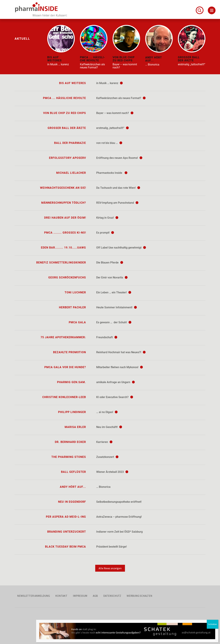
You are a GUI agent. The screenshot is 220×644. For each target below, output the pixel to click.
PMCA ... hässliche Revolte (64, 98)
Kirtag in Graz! (105, 217)
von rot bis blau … (107, 143)
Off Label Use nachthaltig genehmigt (119, 247)
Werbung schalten (139, 595)
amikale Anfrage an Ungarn (113, 382)
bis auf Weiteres (72, 83)
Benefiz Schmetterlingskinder (61, 262)
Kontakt (61, 595)
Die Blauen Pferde (107, 262)
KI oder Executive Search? (112, 397)
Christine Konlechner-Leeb (64, 397)
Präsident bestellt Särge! (111, 546)
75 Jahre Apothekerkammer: (63, 337)
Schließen (212, 624)
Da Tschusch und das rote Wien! (116, 187)
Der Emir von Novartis (110, 277)
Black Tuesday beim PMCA (65, 546)
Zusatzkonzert (105, 457)
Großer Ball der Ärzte (67, 128)
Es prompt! (103, 232)
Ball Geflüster (73, 472)
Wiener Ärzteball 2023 (110, 472)
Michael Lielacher (71, 172)
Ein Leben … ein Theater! (111, 292)
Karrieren (102, 442)
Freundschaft (104, 337)
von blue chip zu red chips (64, 113)
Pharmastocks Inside (110, 172)
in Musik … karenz (107, 83)
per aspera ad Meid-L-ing (66, 516)
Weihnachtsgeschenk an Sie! (63, 187)
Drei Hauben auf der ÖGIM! (65, 217)
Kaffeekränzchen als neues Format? (119, 98)
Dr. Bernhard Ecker (70, 442)
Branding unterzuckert (66, 531)
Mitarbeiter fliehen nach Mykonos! (117, 367)
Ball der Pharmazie (70, 143)
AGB (95, 595)
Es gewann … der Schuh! (112, 322)
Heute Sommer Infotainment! (114, 307)
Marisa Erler (75, 427)
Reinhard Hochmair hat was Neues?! (119, 352)
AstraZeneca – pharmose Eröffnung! (119, 516)
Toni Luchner (75, 292)
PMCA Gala (77, 322)
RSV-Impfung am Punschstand (115, 202)
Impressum (80, 595)
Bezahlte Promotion (69, 352)
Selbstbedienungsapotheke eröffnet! (118, 501)
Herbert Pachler (72, 307)
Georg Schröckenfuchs (67, 277)
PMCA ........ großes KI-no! (65, 232)
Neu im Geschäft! (107, 427)
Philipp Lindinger (72, 412)
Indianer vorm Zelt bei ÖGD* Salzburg (119, 531)
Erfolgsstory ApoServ (67, 157)
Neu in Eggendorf (72, 501)
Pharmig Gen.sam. (71, 382)
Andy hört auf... (73, 486)
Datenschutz (112, 595)
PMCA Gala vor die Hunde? (65, 367)
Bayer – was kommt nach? (113, 113)
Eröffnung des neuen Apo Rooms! (117, 157)
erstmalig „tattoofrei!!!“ (110, 128)
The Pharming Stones (68, 457)
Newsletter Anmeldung (33, 595)
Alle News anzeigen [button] (110, 568)
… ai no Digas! (105, 412)
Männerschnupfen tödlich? (63, 202)
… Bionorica (103, 486)
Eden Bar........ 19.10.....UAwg (63, 247)
